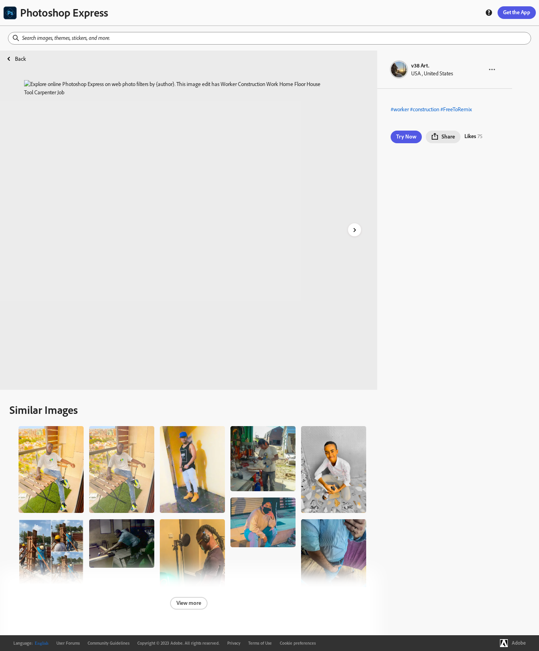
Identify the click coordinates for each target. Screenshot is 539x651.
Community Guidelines (108, 643)
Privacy (233, 643)
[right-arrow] (354, 229)
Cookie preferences (298, 643)
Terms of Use (260, 643)
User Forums (68, 643)
